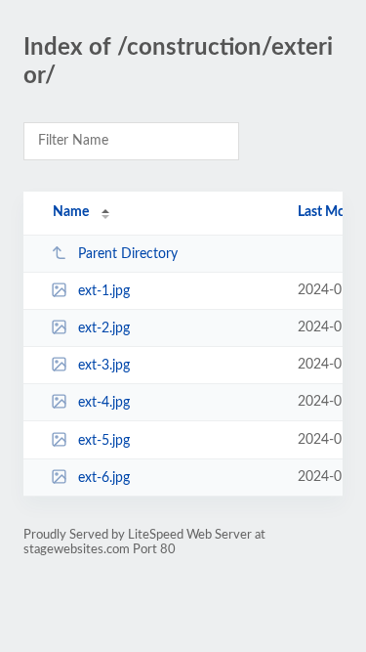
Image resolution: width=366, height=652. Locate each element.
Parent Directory (128, 254)
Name (71, 212)
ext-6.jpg (104, 478)
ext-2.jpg (104, 328)
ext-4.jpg (104, 403)
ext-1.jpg (104, 291)
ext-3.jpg (104, 365)
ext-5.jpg (104, 441)
